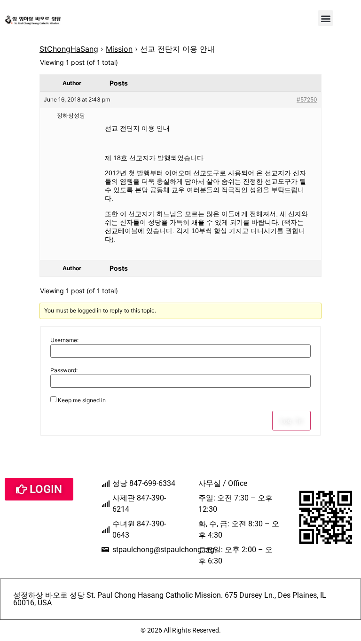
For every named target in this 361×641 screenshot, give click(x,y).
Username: (64, 340)
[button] (325, 18)
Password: (64, 370)
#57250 (307, 99)
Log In (291, 420)
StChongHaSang (68, 49)
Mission (119, 49)
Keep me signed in (82, 400)
